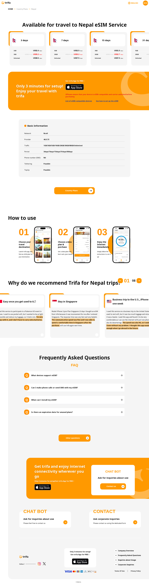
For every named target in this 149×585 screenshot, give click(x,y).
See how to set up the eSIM (107, 101)
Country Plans (22, 9)
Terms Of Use (120, 571)
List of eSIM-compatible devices (78, 101)
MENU (145, 3)
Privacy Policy (136, 571)
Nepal (33, 9)
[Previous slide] (120, 280)
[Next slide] (139, 280)
